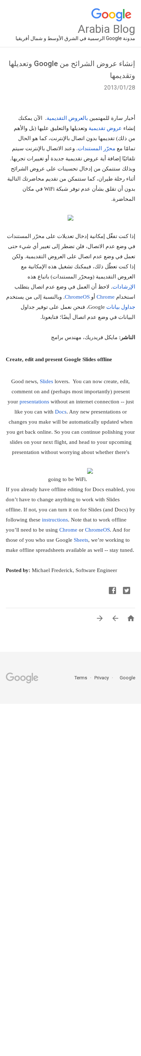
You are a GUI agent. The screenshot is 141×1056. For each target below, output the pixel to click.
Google (125, 677)
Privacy (101, 677)
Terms (80, 677)
